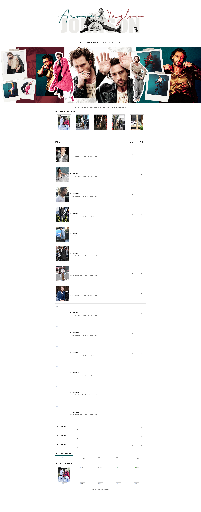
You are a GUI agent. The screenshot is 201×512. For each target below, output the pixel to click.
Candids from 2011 (75, 173)
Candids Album (64, 134)
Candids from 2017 (75, 292)
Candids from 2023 (75, 411)
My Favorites (119, 107)
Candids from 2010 (75, 153)
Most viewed (106, 107)
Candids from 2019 (75, 331)
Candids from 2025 (61, 434)
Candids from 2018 (75, 312)
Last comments (98, 107)
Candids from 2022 (75, 391)
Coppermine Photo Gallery (103, 488)
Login (79, 107)
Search (125, 107)
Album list (84, 107)
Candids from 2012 (75, 192)
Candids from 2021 (75, 371)
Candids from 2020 (75, 351)
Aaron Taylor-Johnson (93, 42)
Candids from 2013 (75, 212)
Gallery (111, 42)
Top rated (112, 107)
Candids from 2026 (61, 443)
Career (104, 42)
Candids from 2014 (75, 232)
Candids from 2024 (61, 425)
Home (81, 42)
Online (119, 42)
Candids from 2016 (75, 272)
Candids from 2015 (75, 252)
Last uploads (91, 107)
